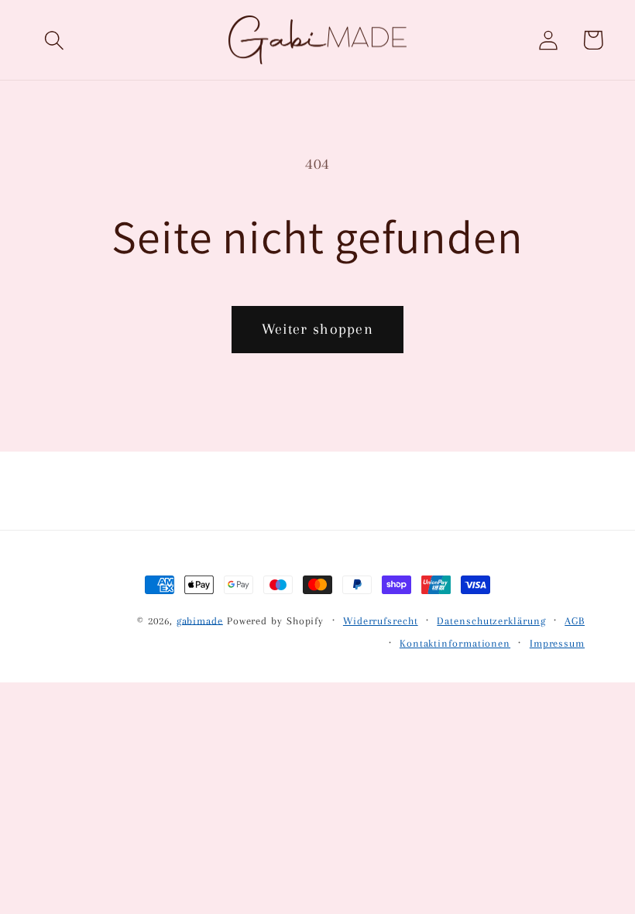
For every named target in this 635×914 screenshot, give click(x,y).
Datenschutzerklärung (491, 621)
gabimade (200, 620)
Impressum (557, 643)
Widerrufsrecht (380, 621)
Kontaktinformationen (455, 643)
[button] (55, 40)
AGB (575, 621)
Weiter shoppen (317, 329)
